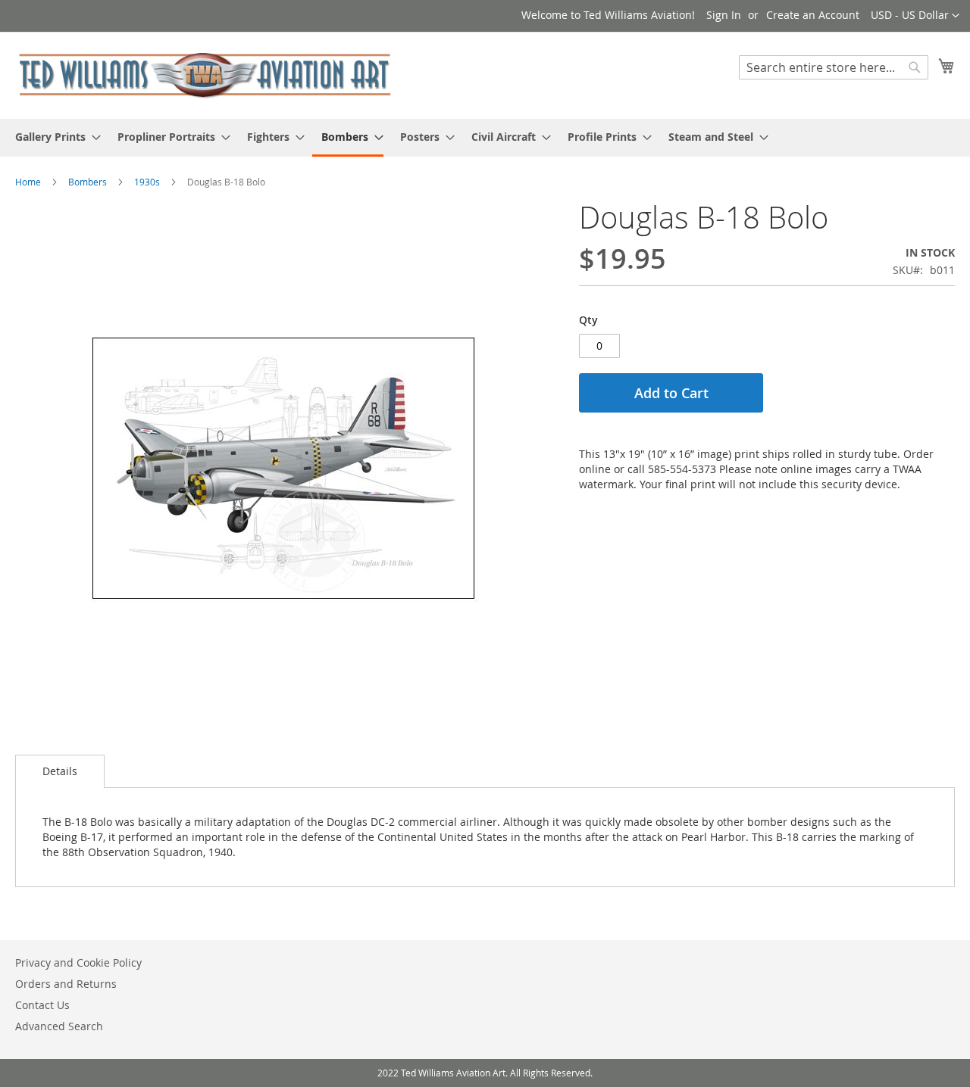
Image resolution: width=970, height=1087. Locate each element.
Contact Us (42, 1005)
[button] (915, 16)
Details (59, 771)
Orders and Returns (66, 983)
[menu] (485, 138)
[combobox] (833, 67)
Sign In (723, 15)
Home (28, 182)
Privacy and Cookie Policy (78, 962)
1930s (147, 182)
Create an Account (812, 15)
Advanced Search (59, 1026)
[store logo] (204, 74)
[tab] (60, 771)
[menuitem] (53, 136)
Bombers (87, 182)
